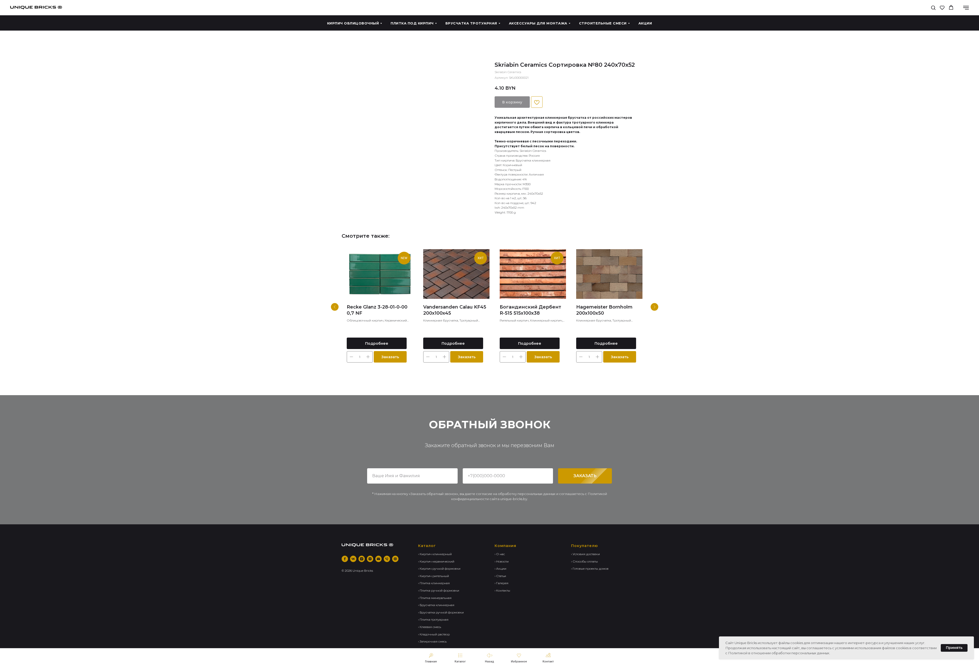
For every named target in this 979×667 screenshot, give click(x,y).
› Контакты (502, 590)
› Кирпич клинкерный (435, 554)
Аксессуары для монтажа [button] (538, 23)
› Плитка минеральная (435, 598)
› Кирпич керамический (436, 561)
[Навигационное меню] (966, 7)
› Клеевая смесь (429, 627)
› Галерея (501, 583)
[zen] (370, 559)
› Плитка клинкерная (434, 583)
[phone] (387, 559)
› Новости (502, 561)
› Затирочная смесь (432, 641)
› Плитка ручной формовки (438, 590)
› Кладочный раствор (434, 634)
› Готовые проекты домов (590, 568)
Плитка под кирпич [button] (412, 23)
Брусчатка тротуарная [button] (471, 23)
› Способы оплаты (584, 561)
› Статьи (500, 576)
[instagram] (361, 559)
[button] (933, 7)
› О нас (500, 554)
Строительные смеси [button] (603, 23)
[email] (378, 559)
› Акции (500, 568)
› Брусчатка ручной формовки (441, 612)
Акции (645, 23)
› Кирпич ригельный (433, 576)
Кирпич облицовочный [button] (353, 23)
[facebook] (345, 559)
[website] (395, 559)
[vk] (353, 559)
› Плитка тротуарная (433, 619)
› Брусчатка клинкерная (436, 605)
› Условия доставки (585, 554)
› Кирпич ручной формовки (439, 568)
